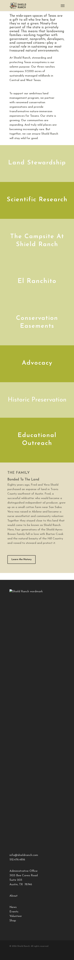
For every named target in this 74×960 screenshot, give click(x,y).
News (13, 907)
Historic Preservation (37, 400)
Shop (12, 920)
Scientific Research (37, 200)
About (13, 895)
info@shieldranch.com (23, 855)
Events (13, 911)
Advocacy (37, 363)
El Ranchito (37, 281)
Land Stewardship (37, 163)
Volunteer (15, 916)
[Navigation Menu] (63, 5)
